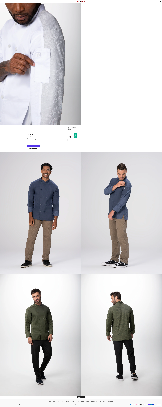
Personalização (67, 401)
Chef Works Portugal (79, 404)
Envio (32, 139)
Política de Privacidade (80, 401)
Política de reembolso (110, 401)
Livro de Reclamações (93, 401)
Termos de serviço (102, 401)
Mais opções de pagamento (33, 148)
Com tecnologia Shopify (85, 404)
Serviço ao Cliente (60, 401)
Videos (50, 401)
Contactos (87, 401)
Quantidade (29, 136)
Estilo (28, 134)
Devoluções (73, 401)
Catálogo (54, 401)
